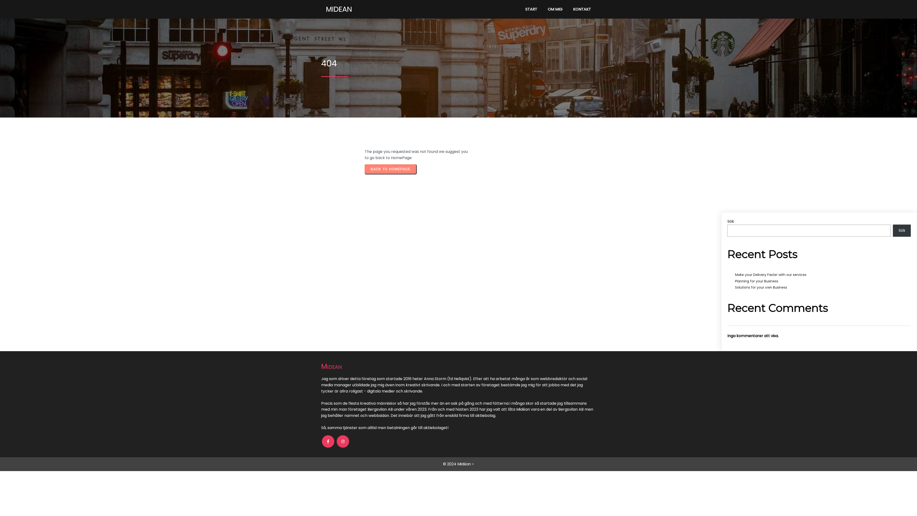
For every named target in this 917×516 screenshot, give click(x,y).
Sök (730, 221)
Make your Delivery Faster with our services (770, 274)
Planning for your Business (756, 281)
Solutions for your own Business (761, 287)
